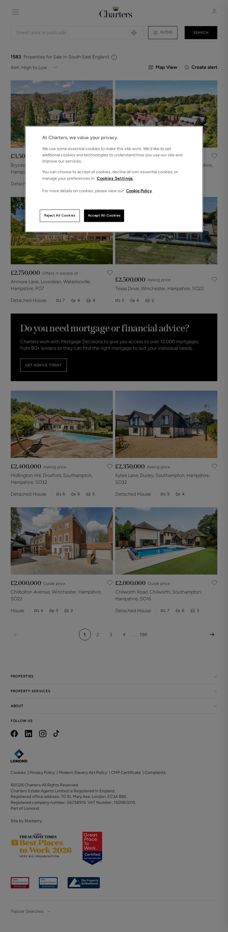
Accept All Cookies (104, 216)
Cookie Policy (139, 190)
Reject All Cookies (59, 216)
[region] (114, 179)
